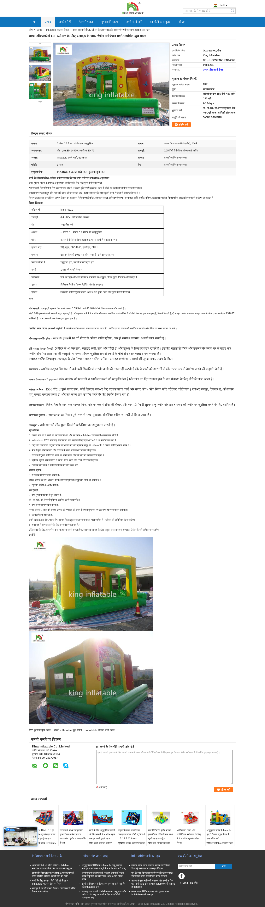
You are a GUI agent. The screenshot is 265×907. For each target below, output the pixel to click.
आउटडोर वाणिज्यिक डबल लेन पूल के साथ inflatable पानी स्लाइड (150, 893)
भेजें (223, 866)
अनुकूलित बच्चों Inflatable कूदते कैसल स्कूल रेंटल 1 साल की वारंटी (219, 834)
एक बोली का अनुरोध (160, 21)
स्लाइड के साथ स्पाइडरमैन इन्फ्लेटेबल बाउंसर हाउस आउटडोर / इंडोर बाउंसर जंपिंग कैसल (73, 836)
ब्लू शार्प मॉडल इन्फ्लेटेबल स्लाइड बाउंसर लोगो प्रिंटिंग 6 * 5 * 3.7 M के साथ (131, 834)
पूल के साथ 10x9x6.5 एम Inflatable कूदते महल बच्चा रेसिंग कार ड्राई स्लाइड (42, 834)
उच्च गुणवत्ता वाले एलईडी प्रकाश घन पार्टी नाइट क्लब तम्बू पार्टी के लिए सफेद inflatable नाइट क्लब (103, 876)
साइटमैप (194, 882)
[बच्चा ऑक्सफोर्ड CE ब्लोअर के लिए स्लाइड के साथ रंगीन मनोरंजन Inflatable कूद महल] (40, 54)
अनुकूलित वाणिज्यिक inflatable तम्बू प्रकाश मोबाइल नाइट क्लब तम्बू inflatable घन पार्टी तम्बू (103, 867)
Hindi (222, 5)
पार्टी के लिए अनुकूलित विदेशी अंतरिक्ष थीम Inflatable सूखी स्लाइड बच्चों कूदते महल (102, 834)
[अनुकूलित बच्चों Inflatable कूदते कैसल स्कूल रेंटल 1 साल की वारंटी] (220, 817)
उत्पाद (48, 21)
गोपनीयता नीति (72, 903)
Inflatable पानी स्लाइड (145, 856)
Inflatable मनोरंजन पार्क (47, 856)
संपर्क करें (183, 124)
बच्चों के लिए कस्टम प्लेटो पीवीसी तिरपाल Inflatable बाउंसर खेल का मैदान (50, 882)
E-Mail (183, 882)
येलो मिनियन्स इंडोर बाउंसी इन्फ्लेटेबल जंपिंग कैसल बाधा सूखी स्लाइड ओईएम (160, 834)
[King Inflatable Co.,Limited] (132, 8)
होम (34, 21)
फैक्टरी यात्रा (86, 21)
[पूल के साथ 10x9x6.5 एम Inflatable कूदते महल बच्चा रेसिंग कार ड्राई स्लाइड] (43, 817)
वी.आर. (182, 21)
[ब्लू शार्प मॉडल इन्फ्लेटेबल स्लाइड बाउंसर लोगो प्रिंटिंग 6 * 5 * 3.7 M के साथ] (131, 817)
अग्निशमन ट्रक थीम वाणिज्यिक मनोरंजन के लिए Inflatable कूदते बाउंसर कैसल (189, 836)
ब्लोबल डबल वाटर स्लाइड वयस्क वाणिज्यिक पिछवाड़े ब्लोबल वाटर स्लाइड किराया (150, 867)
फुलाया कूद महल (42, 730)
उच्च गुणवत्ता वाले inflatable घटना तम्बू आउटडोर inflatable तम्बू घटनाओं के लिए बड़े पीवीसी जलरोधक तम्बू (104, 894)
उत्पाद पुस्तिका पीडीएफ (213, 69)
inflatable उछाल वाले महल (100, 730)
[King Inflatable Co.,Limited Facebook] (182, 877)
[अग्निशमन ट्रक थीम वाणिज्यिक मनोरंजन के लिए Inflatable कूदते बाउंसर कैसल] (190, 817)
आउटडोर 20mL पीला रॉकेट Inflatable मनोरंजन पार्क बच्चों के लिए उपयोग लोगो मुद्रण (52, 867)
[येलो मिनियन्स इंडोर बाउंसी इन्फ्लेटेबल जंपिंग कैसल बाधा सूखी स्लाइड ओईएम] (161, 817)
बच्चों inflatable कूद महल (68, 730)
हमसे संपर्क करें (134, 21)
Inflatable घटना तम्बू (95, 856)
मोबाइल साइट (187, 887)
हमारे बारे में (65, 21)
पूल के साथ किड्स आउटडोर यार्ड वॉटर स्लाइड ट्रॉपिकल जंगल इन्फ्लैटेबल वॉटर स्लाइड (151, 875)
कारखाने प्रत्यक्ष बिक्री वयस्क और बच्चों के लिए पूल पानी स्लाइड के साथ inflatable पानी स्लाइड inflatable (153, 883)
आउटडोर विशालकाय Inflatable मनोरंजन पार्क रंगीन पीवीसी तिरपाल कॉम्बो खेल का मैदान (53, 875)
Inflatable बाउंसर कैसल (57, 29)
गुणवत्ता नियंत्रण (109, 21)
